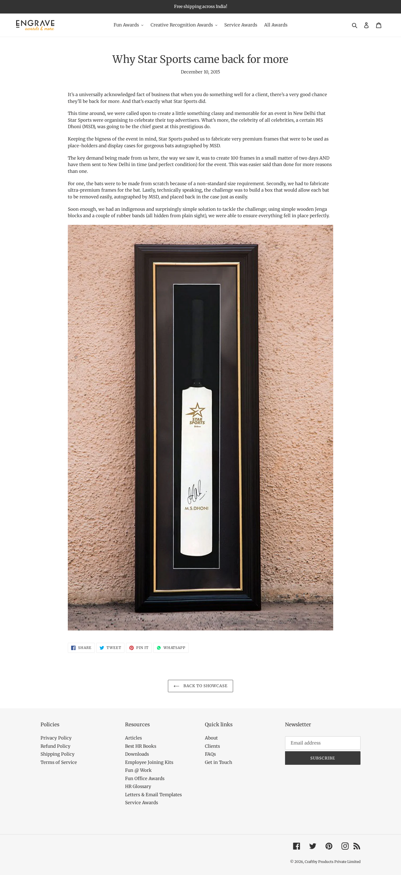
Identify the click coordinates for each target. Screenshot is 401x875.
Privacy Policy (56, 738)
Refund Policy (55, 746)
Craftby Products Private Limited (332, 861)
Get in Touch (218, 762)
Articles (133, 738)
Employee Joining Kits (149, 762)
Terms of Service (59, 762)
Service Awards (141, 802)
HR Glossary (138, 786)
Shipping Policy (58, 754)
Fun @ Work (138, 770)
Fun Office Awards (144, 778)
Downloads (137, 754)
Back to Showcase (205, 685)
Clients (212, 746)
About (211, 738)
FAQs (210, 754)
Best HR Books (140, 746)
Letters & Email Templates (153, 794)
